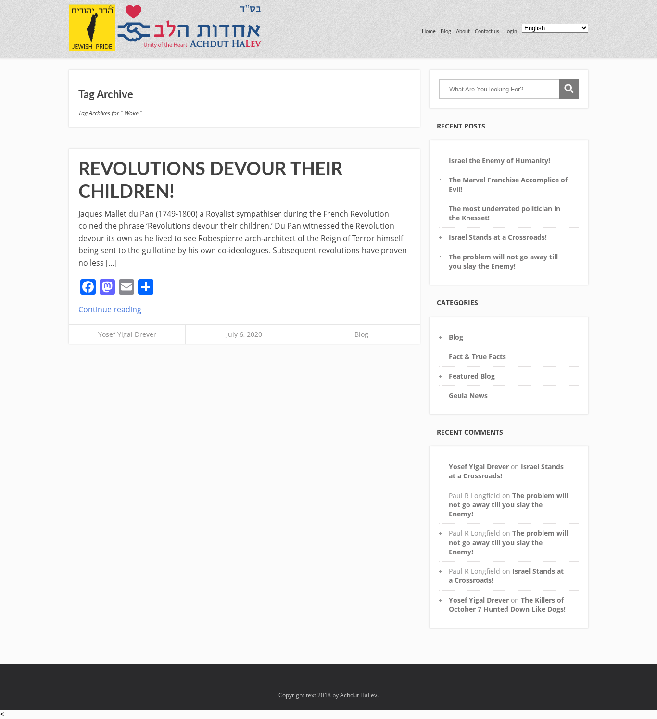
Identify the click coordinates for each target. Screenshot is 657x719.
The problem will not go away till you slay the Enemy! (503, 261)
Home (429, 31)
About (463, 31)
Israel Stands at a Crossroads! (498, 237)
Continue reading (109, 309)
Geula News (468, 395)
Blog (446, 31)
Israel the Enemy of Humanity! (499, 160)
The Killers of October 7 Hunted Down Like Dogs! (507, 604)
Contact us (487, 31)
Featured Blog (472, 376)
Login (510, 31)
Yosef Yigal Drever (127, 334)
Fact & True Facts (477, 356)
